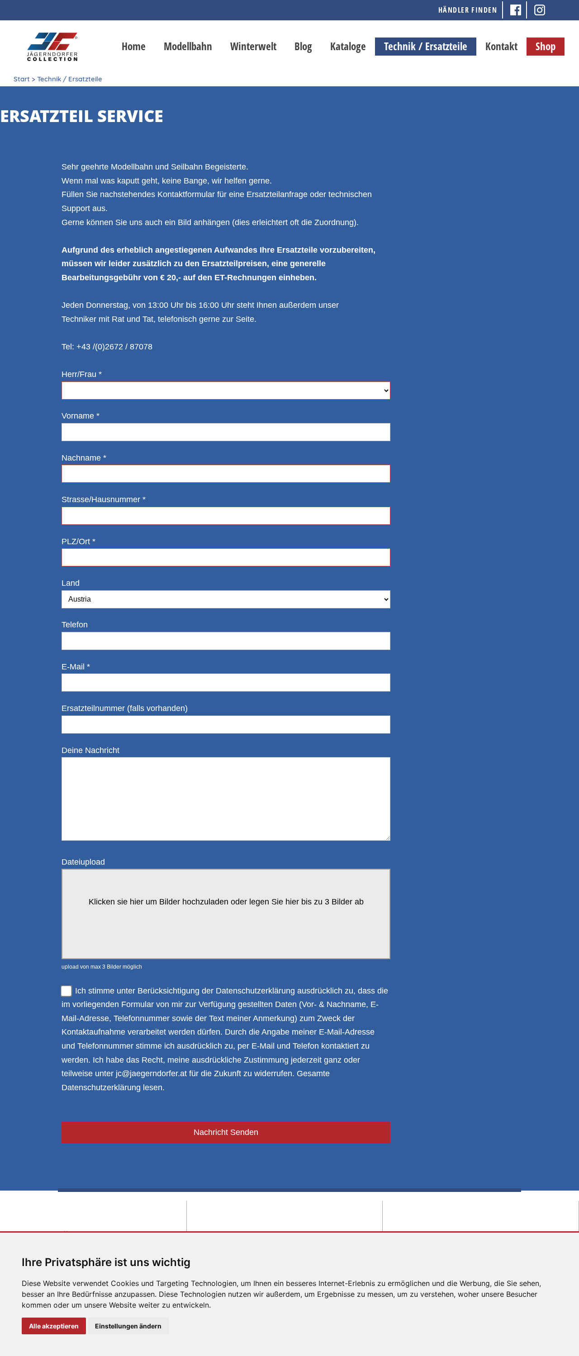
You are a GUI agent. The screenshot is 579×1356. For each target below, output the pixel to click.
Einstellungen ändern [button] (128, 1326)
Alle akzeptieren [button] (54, 1326)
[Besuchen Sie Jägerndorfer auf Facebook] (516, 10)
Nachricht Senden (226, 1132)
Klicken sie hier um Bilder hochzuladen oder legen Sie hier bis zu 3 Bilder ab (226, 901)
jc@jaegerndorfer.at (151, 1073)
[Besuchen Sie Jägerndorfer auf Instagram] (539, 10)
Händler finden (467, 10)
